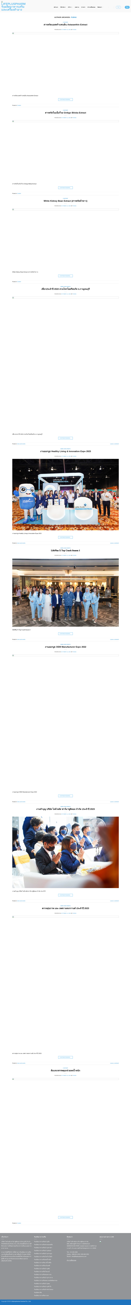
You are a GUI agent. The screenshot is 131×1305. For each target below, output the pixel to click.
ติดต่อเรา (100, 7)
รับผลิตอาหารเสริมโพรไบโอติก (43, 1256)
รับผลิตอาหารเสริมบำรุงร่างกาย (43, 1277)
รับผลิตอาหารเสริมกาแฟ (41, 1295)
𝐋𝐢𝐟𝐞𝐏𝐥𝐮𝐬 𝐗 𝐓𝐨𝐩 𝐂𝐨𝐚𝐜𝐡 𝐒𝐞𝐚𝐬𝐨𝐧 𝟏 (65, 550)
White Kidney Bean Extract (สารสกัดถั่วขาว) (65, 201)
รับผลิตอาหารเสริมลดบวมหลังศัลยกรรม (45, 1280)
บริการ (69, 7)
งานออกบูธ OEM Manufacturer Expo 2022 (65, 647)
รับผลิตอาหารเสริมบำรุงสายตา (43, 1247)
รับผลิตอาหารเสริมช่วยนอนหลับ (43, 1244)
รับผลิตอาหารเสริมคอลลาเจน (42, 1274)
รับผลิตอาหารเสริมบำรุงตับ (42, 1268)
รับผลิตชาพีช (38, 1292)
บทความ (77, 7)
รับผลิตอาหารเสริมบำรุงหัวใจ (42, 1286)
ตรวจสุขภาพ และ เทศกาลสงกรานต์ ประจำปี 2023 (65, 908)
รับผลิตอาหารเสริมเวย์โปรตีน (42, 1262)
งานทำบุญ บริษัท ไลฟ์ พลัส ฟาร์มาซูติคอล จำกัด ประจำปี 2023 (65, 809)
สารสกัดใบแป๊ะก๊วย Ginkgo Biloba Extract (65, 112)
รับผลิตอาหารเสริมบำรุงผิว (42, 1241)
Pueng (74, 17)
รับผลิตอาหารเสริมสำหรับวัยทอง (43, 1289)
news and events (66, 286)
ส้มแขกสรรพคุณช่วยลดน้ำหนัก (65, 1070)
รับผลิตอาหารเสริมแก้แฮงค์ (42, 1265)
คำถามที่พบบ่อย (91, 7)
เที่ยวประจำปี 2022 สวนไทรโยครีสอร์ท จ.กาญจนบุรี (65, 289)
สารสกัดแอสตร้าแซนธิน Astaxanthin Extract (65, 24)
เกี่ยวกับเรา (63, 7)
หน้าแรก (56, 7)
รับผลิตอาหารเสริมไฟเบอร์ (42, 1271)
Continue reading (65, 99)
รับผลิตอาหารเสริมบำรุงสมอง (42, 1250)
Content (65, 22)
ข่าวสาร (83, 7)
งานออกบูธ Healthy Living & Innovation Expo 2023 (65, 451)
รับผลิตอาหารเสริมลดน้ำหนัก (42, 1259)
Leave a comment (114, 444)
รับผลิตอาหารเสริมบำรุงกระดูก (43, 1253)
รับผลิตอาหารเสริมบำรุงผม (42, 1283)
